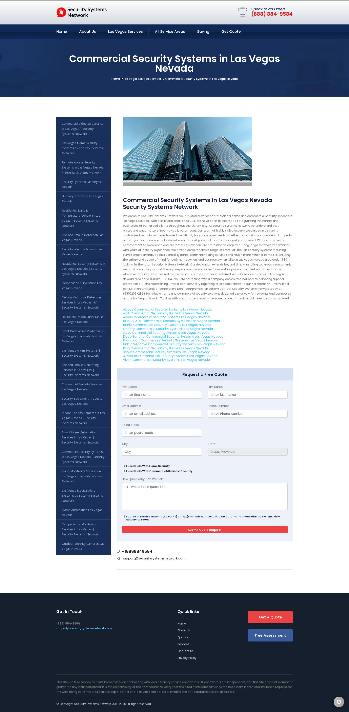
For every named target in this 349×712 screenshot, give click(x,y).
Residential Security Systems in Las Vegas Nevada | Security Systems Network (83, 268)
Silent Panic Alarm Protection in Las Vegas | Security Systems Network (83, 336)
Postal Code (130, 425)
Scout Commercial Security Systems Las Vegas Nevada (166, 352)
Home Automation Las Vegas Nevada (82, 512)
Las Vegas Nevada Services (143, 79)
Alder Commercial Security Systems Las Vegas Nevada (166, 317)
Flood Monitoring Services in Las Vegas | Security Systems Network (83, 476)
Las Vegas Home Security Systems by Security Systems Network (82, 148)
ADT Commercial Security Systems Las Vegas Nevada (165, 313)
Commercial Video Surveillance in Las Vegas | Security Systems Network (83, 128)
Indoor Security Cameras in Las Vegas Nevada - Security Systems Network (83, 418)
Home (61, 31)
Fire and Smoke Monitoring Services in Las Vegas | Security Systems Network (80, 370)
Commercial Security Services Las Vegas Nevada (82, 386)
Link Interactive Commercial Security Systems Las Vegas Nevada (174, 344)
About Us (87, 31)
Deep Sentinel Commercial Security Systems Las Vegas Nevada (173, 336)
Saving (203, 31)
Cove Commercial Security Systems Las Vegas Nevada (166, 332)
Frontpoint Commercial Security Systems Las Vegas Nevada (170, 340)
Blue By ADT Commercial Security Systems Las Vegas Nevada (171, 321)
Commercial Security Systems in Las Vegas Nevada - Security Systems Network (83, 457)
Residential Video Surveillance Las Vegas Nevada (82, 319)
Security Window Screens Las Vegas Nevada (82, 251)
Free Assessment (270, 635)
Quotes (183, 637)
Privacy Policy (187, 658)
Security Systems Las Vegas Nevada (81, 184)
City (125, 444)
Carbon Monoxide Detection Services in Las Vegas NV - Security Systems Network (81, 302)
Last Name (215, 387)
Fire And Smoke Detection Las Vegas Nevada (82, 237)
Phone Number (218, 406)
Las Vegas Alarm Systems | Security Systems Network (81, 352)
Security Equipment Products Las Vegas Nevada (82, 401)
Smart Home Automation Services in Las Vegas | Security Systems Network (80, 437)
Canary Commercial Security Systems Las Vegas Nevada (168, 329)
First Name (129, 387)
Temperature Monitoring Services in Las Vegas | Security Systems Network (80, 529)
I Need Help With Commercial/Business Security (159, 471)
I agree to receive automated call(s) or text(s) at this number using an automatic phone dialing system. (203, 518)
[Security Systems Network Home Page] (81, 12)
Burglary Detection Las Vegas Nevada (82, 198)
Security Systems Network (92, 704)
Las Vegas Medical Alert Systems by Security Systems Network (82, 495)
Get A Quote (270, 617)
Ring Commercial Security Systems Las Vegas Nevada (165, 348)
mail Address (131, 406)
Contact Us (185, 651)
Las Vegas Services (125, 31)
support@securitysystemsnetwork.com (154, 558)
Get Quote (231, 31)
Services (183, 644)
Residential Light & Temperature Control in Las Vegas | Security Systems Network (81, 218)
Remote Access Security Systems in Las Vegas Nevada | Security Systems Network (83, 167)
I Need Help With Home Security (148, 466)
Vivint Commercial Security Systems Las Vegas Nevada (166, 359)
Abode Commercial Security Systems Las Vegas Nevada (167, 309)
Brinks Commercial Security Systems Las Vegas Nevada (167, 324)
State (211, 444)
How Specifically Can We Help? (143, 479)
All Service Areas (170, 31)
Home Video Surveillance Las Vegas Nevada (82, 285)
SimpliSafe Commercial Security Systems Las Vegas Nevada (170, 356)
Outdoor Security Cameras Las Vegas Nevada (83, 546)
